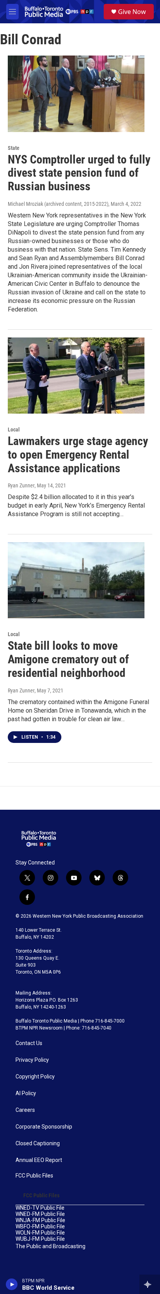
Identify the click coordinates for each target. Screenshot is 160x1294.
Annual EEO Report (39, 1160)
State (13, 148)
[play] (12, 1284)
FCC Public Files (34, 1176)
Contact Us (29, 1043)
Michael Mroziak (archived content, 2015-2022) (58, 204)
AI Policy (26, 1093)
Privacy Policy (32, 1060)
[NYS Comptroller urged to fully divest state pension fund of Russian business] (76, 94)
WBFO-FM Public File (40, 1227)
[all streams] (149, 1284)
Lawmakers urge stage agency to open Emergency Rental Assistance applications (78, 454)
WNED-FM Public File (40, 1214)
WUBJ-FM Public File (40, 1239)
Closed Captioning (38, 1143)
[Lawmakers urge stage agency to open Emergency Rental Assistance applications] (76, 375)
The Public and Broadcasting (50, 1246)
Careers (25, 1110)
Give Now (132, 11)
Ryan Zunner (21, 485)
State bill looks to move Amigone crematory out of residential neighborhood (68, 659)
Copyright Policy (35, 1077)
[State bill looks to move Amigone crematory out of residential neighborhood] (76, 580)
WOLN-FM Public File (40, 1233)
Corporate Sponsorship (44, 1127)
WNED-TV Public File (40, 1208)
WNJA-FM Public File (40, 1220)
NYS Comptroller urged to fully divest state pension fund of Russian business (79, 173)
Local (14, 429)
